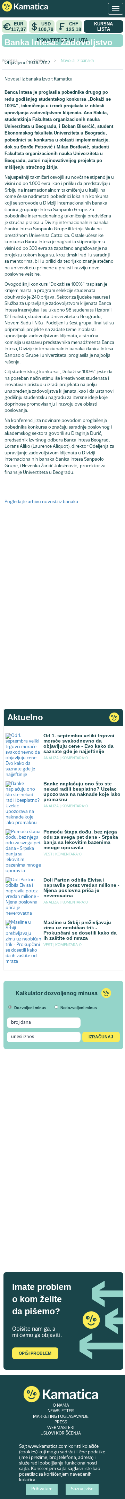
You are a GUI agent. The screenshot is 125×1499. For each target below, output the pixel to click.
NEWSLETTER (61, 1411)
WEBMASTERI (60, 1428)
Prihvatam (41, 1489)
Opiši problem (35, 1353)
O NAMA (61, 1406)
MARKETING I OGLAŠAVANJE (61, 1417)
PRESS (61, 1422)
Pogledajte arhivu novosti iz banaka (41, 502)
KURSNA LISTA (103, 26)
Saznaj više (82, 1489)
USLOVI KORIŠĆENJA (61, 1433)
